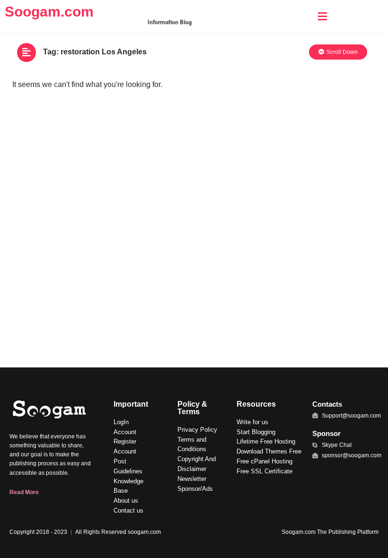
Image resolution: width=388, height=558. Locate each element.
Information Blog (170, 22)
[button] (322, 17)
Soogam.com (49, 11)
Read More (24, 492)
